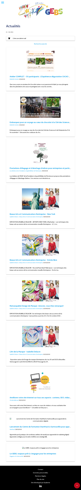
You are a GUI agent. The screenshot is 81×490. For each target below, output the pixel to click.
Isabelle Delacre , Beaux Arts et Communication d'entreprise (26, 216)
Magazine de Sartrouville (16, 456)
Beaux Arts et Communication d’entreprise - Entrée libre (33, 260)
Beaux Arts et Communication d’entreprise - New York (32, 214)
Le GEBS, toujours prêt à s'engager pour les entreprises (33, 453)
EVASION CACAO (14, 79)
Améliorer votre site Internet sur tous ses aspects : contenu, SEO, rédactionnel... (43, 397)
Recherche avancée (40, 44)
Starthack (12, 429)
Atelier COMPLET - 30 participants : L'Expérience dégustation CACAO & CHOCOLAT (45, 76)
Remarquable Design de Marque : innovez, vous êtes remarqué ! (37, 306)
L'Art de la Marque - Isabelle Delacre (25, 351)
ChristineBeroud (14, 400)
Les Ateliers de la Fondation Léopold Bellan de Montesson (25, 171)
